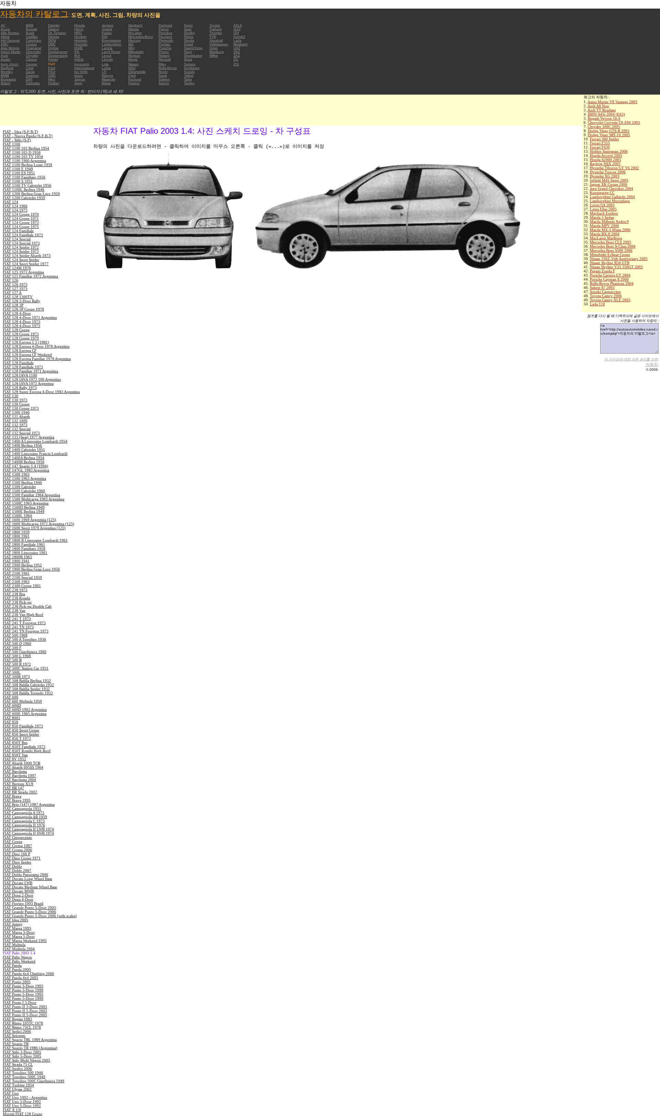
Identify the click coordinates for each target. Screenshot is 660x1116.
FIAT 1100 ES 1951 (19, 173)
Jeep (78, 83)
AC (3, 25)
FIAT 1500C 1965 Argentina (25, 503)
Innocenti (81, 64)
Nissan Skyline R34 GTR (609, 263)
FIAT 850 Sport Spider (21, 734)
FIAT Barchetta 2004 (19, 780)
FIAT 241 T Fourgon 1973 (24, 623)
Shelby (189, 33)
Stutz (188, 59)
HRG (78, 33)
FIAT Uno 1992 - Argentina (25, 1097)
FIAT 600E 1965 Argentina (24, 714)
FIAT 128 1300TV (18, 297)
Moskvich (240, 44)
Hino (51, 79)
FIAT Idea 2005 (15, 920)
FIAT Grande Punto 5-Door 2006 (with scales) (40, 916)
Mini (131, 48)
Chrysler (32, 55)
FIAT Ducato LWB (17, 883)
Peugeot (165, 37)
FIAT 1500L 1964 (17, 515)
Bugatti (31, 29)
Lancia (107, 48)
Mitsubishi (136, 52)
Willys (213, 55)
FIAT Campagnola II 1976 (24, 825)
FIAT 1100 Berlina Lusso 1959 (27, 165)
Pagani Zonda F (602, 271)
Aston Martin (11, 52)
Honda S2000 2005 (605, 160)
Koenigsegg (111, 40)
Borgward (8, 79)
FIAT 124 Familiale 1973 (23, 235)
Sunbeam (191, 68)
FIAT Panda (12, 965)
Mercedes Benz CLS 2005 (610, 242)
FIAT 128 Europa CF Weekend (27, 355)
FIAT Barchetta (15, 771)
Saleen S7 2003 (602, 287)
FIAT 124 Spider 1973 (21, 251)
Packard (134, 79)
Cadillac (32, 37)
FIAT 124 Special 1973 (21, 243)
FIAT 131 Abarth (16, 416)
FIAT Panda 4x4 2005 (20, 978)
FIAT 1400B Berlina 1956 (23, 462)
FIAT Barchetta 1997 (19, 775)
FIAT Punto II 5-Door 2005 (25, 1015)
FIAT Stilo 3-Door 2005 (22, 1052)
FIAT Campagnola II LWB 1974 (28, 829)
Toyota (214, 25)
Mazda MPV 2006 (604, 226)
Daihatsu (33, 83)
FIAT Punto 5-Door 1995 (23, 994)
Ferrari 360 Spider (604, 139)
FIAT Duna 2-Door (18, 895)
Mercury (134, 40)
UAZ (236, 48)
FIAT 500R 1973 (16, 676)
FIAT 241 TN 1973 (18, 627)
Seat (187, 29)
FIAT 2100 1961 (16, 573)
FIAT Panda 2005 (17, 969)
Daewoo (32, 75)
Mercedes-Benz (140, 37)
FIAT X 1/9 (12, 1110)
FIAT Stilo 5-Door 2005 (22, 1056)
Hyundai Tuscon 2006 (608, 172)
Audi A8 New (598, 106)
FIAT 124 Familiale (18, 231)
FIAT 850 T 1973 (17, 738)
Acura (5, 29)
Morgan (134, 55)
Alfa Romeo (10, 33)
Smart (188, 44)
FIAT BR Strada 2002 (20, 792)
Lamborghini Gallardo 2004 (612, 197)
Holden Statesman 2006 (609, 151)
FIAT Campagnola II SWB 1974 (28, 833)
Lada (237, 40)
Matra (106, 83)
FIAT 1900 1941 (16, 561)
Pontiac (164, 44)
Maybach (135, 25)
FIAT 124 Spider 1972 (21, 247)
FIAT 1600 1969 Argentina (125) (29, 520)
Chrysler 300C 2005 (604, 126)
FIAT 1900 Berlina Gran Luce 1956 (31, 569)
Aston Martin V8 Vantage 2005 (612, 102)
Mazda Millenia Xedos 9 (609, 221)
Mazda (133, 29)
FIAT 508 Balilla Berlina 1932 (27, 681)
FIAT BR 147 (13, 788)
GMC (52, 75)
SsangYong (193, 48)
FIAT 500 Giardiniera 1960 (24, 652)
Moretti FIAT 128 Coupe (22, 1114)
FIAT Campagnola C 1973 (24, 821)
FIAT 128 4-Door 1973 (21, 321)
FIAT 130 (10, 396)
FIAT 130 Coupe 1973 (21, 408)
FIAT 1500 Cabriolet (19, 487)
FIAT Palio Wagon (17, 957)
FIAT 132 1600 (15, 421)
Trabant (215, 29)
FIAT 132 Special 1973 (21, 433)
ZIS (236, 64)
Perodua (165, 33)
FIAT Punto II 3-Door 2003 (25, 1007)
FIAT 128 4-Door (17, 313)
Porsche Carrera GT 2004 (610, 275)
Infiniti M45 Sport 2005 (609, 180)
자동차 (651, 364)
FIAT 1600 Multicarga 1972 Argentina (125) (38, 524)
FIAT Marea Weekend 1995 (25, 941)
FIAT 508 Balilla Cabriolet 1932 (28, 685)
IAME (78, 48)
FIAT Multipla (14, 945)
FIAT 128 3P (13, 305)
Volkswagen (218, 44)
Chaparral (33, 48)
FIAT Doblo (12, 866)
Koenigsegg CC (602, 193)
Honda (79, 25)
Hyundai (80, 44)
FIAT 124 (10, 202)
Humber (80, 37)
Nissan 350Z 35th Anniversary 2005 (619, 259)
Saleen (164, 79)
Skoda (189, 40)
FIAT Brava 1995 (17, 800)
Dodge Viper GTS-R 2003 (608, 131)
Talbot (189, 75)
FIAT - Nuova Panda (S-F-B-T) (28, 136)
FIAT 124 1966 (15, 206)
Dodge (53, 48)
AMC (4, 44)
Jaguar (79, 79)
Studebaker (193, 55)
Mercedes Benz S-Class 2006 (613, 246)
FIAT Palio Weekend (19, 961)
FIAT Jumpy (13, 924)
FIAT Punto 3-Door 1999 (23, 990)
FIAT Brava (12, 796)
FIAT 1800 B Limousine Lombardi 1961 (35, 540)
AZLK (237, 25)
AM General (10, 40)
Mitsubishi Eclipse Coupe (610, 254)
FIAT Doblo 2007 (17, 870)
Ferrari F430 (600, 147)
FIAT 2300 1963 (16, 581)
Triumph (215, 33)
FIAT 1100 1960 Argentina (24, 161)
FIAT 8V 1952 (14, 759)
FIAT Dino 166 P (16, 854)
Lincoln (107, 59)
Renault (164, 59)
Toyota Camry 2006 (606, 296)
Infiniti (79, 59)
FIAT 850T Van (15, 755)
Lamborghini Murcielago (610, 201)
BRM (29, 25)
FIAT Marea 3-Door (19, 932)
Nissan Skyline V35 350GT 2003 (616, 267)
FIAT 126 (10, 280)
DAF (29, 79)
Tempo (189, 83)
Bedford (7, 68)
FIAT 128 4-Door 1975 (21, 326)
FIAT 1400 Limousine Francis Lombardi (35, 454)
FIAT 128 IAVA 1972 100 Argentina (32, 379)
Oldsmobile (137, 72)
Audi (4, 55)
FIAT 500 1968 (15, 635)
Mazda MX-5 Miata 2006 (610, 230)
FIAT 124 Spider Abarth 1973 (27, 255)
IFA (76, 52)
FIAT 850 (10, 722)
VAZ (236, 52)
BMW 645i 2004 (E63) (606, 114)
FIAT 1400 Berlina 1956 (22, 445)
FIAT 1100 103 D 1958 (22, 152)
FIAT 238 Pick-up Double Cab (27, 606)
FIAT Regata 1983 (17, 1019)
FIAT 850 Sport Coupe (21, 730)
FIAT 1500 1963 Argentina (24, 478)
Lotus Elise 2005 (603, 209)
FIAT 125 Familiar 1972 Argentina (30, 276)
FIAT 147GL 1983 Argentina (26, 470)
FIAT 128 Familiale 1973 (23, 367)
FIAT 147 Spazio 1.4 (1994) (25, 466)
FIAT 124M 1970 (17, 268)
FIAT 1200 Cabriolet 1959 (24, 198)
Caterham (33, 40)
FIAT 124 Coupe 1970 (21, 214)
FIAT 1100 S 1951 (18, 181)
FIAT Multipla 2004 (19, 949)
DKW (52, 40)
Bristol (5, 83)
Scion (188, 25)
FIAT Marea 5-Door (19, 936)
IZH (236, 33)
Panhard (165, 25)
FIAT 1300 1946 (16, 412)
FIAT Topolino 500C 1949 (24, 1077)
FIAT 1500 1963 (16, 474)
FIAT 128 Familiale (18, 363)
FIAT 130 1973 (15, 400)
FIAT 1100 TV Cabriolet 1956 (27, 185)
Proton (163, 52)
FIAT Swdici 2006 (17, 1068)
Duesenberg (58, 55)
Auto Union (10, 64)
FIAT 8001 (11, 718)
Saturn (163, 83)
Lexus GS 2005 (602, 205)
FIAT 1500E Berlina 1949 (23, 511)
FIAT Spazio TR (16, 1044)
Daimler (54, 25)
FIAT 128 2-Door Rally (21, 301)
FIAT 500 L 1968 (17, 656)
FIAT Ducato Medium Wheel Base (30, 887)
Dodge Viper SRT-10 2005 (609, 135)
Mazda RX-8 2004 (604, 234)
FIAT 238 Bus (14, 594)
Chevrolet (33, 52)
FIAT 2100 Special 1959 (22, 577)
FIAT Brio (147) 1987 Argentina (29, 804)
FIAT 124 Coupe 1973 (21, 222)
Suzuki (189, 72)
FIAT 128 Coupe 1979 (21, 338)
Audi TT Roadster (601, 110)
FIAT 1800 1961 (16, 536)
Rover (163, 72)
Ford (51, 68)
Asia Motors (10, 48)
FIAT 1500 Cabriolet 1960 (24, 491)
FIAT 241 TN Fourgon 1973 (25, 631)
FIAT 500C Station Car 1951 (25, 668)
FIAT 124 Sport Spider (21, 260)
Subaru (190, 64)
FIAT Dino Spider (17, 862)
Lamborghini (111, 44)
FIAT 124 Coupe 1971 (21, 218)
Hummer (80, 40)
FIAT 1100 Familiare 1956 (24, 177)
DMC (52, 44)
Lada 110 (597, 304)
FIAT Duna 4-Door (18, 899)
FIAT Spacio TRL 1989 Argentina (30, 1040)
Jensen (107, 25)
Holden (53, 83)
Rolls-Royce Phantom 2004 (612, 283)
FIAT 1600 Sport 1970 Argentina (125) (34, 528)
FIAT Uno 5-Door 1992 (22, 1106)
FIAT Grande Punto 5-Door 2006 (29, 912)
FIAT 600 (10, 697)
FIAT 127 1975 (15, 288)
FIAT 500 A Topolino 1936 (24, 639)
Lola (105, 64)
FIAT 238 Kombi (16, 598)
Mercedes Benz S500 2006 (611, 250)
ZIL (236, 59)
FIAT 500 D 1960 (17, 643)
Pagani (134, 83)
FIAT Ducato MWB (18, 891)
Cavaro (31, 44)
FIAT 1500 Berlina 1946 (22, 482)
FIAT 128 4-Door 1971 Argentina (30, 317)
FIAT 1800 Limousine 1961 (25, 553)
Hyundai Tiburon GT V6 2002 (614, 168)
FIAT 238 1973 (15, 590)
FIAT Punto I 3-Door (19, 1002)
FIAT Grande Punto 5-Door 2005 (29, 908)
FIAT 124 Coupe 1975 (21, 227)
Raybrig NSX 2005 (605, 164)
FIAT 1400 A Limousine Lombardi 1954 (35, 441)
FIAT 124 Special (17, 239)
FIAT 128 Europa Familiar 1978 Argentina (37, 359)
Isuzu (78, 75)
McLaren (135, 33)
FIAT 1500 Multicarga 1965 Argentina (33, 499)
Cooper (31, 64)
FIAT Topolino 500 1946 (23, 1073)
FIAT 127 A (12, 293)
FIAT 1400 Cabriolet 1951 (24, 449)
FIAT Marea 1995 (17, 928)
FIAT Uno (11, 1093)
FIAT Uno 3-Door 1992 (22, 1101)
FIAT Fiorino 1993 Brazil (23, 903)
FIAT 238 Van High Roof (23, 615)
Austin (6, 59)
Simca (189, 37)
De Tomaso (57, 33)
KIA (105, 37)
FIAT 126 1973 (15, 284)
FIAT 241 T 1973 (17, 619)
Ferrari (53, 59)
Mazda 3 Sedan (602, 217)
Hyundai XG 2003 (604, 176)
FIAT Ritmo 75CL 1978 (22, 1027)
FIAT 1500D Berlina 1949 (24, 507)
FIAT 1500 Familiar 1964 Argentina (31, 495)
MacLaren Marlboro (606, 238)
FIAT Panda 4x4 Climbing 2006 (28, 974)
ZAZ (236, 55)
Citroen (31, 59)
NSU (131, 68)
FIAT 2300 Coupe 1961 (22, 586)
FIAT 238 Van (14, 610)
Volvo (213, 48)
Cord (29, 68)
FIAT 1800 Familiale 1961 (24, 544)
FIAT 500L (12, 672)
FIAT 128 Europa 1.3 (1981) (26, 342)
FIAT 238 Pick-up (17, 602)
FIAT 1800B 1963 (17, 557)
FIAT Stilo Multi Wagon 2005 (26, 1060)
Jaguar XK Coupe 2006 (608, 184)
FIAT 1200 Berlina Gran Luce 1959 (31, 194)
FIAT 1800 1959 (16, 532)
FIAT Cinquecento (17, 837)
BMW (5, 75)
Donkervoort (57, 52)
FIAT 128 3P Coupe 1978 (23, 309)
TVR (212, 37)
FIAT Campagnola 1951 (22, 808)
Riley (162, 64)
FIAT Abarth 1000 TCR (21, 763)
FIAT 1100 (11, 144)
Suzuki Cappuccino (605, 292)
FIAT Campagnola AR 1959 (25, 817)
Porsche (165, 48)
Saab (162, 75)
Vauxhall (216, 40)
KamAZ (239, 37)
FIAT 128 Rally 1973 (20, 388)
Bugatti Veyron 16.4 (604, 118)
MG (131, 44)
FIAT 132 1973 (15, 425)
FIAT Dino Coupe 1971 (22, 858)
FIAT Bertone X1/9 (18, 784)
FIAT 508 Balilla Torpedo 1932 (28, 693)
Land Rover (111, 52)
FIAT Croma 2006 (17, 850)
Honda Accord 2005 (606, 155)
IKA (77, 55)
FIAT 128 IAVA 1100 (20, 375)
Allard (5, 37)
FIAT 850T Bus (15, 742)
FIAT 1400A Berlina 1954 (23, 458)
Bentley (7, 72)
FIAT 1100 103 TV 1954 (23, 156)
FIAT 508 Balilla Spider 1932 (26, 689)
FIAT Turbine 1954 (18, 1085)
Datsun (53, 29)
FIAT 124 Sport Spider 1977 (25, 264)
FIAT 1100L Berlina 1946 (23, 189)
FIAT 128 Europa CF (19, 350)
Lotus (106, 68)
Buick (30, 33)
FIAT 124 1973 (15, 210)
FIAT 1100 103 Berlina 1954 (26, 148)
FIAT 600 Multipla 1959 (22, 701)
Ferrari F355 (600, 143)
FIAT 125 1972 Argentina (23, 272)
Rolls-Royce (167, 68)
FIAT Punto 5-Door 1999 (23, 998)
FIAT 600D (12, 705)
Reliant (163, 55)
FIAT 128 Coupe (16, 330)
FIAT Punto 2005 (17, 982)
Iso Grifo (81, 72)
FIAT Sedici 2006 (17, 1031)
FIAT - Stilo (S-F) (17, 140)
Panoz (163, 29)
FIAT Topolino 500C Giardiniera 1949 (33, 1081)
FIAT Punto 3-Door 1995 (23, 986)
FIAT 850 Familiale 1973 (23, 726)
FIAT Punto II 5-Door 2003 (25, 1011)
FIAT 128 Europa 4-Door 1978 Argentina (36, 346)
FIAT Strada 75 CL (18, 1064)
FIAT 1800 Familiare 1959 (24, 548)
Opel (132, 75)
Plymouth (165, 40)
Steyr (188, 52)
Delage (53, 37)
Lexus (106, 55)
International (84, 68)
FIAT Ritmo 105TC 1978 (23, 1023)
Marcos (107, 75)
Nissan (133, 64)
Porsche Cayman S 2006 (609, 279)
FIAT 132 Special (17, 429)
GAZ (237, 29)
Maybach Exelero (604, 213)
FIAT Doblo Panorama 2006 (25, 875)
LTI (104, 72)
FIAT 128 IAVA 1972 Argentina (28, 383)
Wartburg (216, 52)
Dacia (30, 72)
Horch (79, 29)
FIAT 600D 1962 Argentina (25, 709)
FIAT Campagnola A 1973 (23, 813)
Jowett (107, 29)
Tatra (188, 79)
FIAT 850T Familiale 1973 (24, 747)
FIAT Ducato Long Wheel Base (27, 879)
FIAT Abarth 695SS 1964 (23, 767)
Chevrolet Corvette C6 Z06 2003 (614, 122)
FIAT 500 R (12, 660)
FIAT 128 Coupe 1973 (21, 334)
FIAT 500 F (12, 648)
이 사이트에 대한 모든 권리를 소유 (631, 359)
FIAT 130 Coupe (16, 404)
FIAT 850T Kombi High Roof (27, 751)
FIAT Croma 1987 (17, 846)
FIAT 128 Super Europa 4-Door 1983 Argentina (41, 392)
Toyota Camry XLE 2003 (610, 300)
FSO (51, 72)
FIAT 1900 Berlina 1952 (22, 565)
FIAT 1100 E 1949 (18, 169)
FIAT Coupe (12, 841)
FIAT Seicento (14, 1035)
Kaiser (107, 33)
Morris (133, 59)
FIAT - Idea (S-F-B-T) (20, 132)
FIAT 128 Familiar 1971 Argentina (30, 371)
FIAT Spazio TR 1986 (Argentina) (30, 1048)
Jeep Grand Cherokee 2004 (611, 188)
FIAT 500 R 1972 (17, 664)
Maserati (108, 79)
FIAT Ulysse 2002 (17, 1089)
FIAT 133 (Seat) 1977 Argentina (28, 437)
